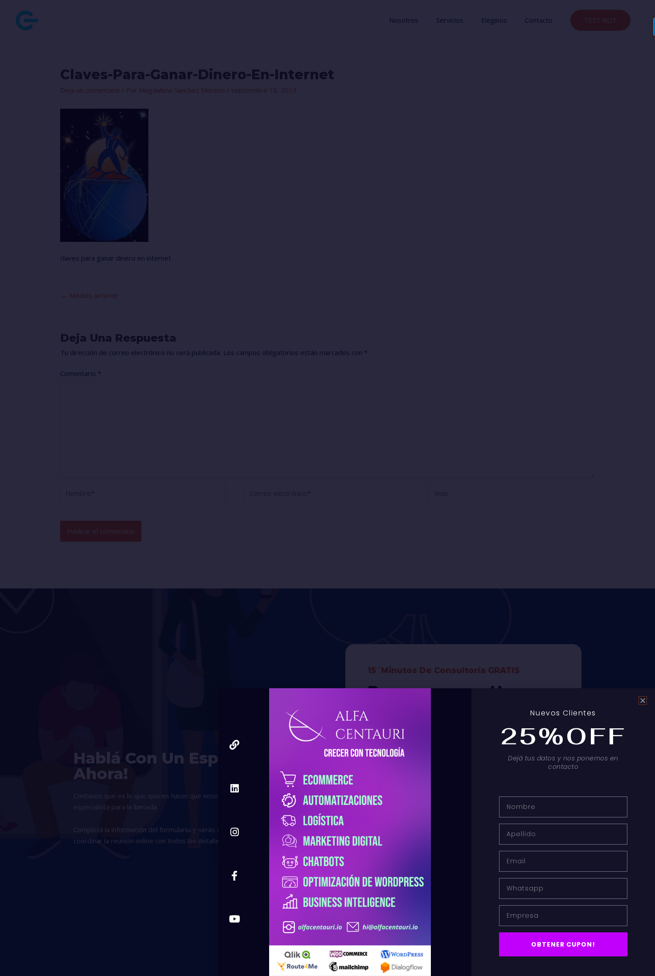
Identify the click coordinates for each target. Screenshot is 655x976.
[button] (642, 700)
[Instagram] (234, 832)
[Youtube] (234, 919)
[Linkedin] (234, 788)
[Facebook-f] (234, 875)
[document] (327, 488)
